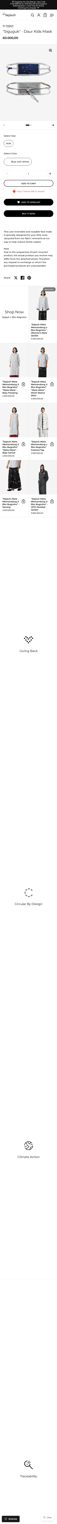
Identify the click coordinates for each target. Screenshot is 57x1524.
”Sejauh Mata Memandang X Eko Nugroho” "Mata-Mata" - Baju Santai (14, 431)
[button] (27, 125)
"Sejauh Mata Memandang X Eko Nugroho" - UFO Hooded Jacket (43, 488)
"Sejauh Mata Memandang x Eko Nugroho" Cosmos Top (43, 431)
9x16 (8, 143)
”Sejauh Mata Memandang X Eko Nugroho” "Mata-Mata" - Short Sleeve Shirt (43, 373)
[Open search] (32, 15)
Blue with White (20, 161)
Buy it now (28, 213)
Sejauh (10, 25)
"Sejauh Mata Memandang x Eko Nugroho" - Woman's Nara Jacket (43, 314)
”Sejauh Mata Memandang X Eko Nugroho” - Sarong (14, 488)
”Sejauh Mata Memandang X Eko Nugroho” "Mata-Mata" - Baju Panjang (14, 373)
